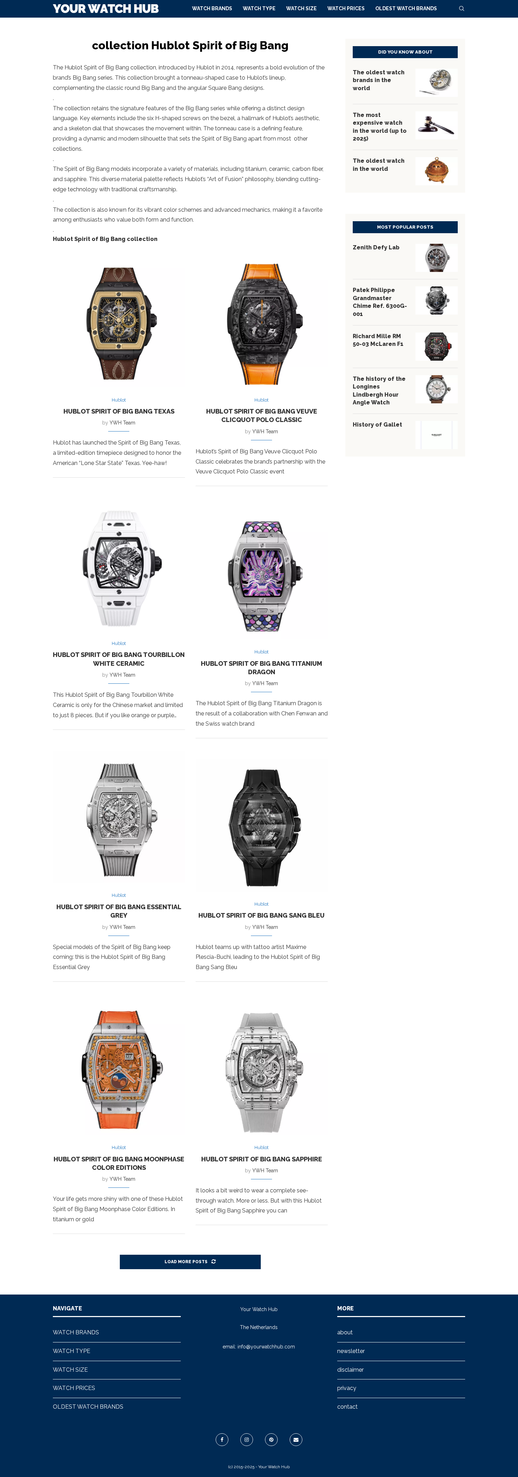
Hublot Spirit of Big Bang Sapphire (261, 1159)
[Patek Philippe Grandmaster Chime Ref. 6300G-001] (436, 300)
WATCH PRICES (346, 8)
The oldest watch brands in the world (379, 80)
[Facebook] (222, 1439)
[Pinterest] (271, 1439)
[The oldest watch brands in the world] (436, 83)
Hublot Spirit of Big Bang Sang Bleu (261, 915)
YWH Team (122, 423)
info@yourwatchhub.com (266, 1346)
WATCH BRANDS (212, 8)
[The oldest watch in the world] (436, 171)
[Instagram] (246, 1439)
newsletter (351, 1351)
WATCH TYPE (259, 8)
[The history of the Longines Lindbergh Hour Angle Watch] (436, 389)
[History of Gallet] (436, 435)
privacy (346, 1388)
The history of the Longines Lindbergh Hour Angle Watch (379, 391)
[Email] (296, 1439)
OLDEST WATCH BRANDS (406, 8)
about (345, 1332)
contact (347, 1406)
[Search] (461, 8)
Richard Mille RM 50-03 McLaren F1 (378, 340)
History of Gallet (377, 424)
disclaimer (350, 1369)
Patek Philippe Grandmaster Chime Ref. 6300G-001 (380, 302)
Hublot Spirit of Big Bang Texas (118, 411)
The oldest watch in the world (379, 164)
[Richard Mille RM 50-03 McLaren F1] (436, 347)
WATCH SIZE (301, 8)
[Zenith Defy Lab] (436, 258)
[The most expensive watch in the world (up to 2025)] (436, 125)
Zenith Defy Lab (376, 247)
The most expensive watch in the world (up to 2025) (380, 127)
